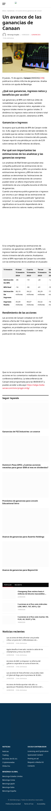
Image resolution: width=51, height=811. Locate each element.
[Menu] (3, 3)
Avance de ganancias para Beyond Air (20, 570)
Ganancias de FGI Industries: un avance (21, 431)
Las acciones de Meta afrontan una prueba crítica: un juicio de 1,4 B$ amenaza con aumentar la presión (23, 639)
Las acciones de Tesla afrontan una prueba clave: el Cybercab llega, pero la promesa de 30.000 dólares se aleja (25, 675)
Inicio (4, 11)
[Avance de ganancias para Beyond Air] (25, 554)
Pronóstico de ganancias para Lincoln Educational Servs (20, 502)
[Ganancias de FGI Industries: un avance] (25, 416)
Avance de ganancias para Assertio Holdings (23, 536)
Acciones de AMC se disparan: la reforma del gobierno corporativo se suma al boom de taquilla (23, 663)
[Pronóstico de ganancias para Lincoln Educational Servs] (25, 485)
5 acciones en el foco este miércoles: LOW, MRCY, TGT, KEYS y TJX (32, 605)
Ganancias (10, 11)
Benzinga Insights (13, 35)
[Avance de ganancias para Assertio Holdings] (25, 521)
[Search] (48, 4)
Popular (7, 585)
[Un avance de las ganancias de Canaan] (25, 58)
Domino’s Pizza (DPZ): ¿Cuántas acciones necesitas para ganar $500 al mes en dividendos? (25, 466)
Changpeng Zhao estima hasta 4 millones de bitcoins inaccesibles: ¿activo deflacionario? (31, 593)
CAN (42, 78)
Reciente (18, 585)
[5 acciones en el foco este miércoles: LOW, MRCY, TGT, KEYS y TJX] (9, 607)
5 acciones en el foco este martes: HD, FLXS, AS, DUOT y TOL (33, 618)
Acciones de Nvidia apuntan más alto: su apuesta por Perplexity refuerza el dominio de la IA (25, 686)
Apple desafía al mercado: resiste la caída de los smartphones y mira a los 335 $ (25, 650)
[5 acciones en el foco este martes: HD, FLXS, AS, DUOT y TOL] (9, 620)
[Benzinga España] (25, 4)
